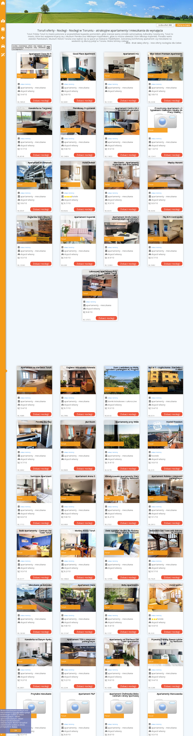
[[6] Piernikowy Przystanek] (78, 121)
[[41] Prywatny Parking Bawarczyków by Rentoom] (165, 652)
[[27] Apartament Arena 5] (78, 489)
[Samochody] (3, 46)
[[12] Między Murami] (165, 175)
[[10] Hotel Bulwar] (78, 175)
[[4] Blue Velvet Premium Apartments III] (165, 66)
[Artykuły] (3, 29)
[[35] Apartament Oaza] (78, 598)
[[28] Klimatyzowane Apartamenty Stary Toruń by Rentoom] (121, 489)
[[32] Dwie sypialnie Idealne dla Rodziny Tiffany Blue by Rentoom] (121, 543)
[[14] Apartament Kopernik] (78, 229)
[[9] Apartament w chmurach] (34, 175)
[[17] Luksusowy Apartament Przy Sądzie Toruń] (100, 284)
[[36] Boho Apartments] (121, 598)
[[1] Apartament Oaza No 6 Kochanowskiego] (34, 66)
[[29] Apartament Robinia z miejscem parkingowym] (165, 489)
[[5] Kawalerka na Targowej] (34, 121)
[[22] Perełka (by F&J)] (34, 434)
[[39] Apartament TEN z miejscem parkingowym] (78, 652)
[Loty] (3, 38)
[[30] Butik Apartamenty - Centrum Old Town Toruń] (34, 543)
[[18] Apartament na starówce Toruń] (34, 380)
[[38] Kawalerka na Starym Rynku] (34, 652)
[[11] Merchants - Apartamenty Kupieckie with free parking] (121, 175)
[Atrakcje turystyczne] (3, 55)
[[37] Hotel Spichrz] (165, 598)
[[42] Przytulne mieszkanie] (34, 706)
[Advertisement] (100, 345)
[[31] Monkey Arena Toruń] (78, 543)
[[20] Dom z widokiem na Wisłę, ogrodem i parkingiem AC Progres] (121, 380)
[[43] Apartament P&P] (78, 706)
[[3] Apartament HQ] (121, 66)
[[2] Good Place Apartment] (78, 66)
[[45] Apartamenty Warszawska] (165, 706)
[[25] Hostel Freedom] (165, 434)
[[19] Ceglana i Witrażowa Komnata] (78, 380)
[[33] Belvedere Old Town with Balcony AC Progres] (165, 543)
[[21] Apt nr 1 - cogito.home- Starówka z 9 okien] (165, 380)
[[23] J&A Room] (78, 434)
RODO (14, 727)
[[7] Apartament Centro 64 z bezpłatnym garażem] (121, 121)
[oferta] (19, 87)
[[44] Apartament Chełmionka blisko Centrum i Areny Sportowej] (121, 706)
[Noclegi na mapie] (3, 21)
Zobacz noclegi (41, 100)
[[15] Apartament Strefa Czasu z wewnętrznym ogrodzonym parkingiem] (121, 229)
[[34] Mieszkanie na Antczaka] (34, 598)
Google (16, 712)
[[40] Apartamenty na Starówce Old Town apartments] (121, 652)
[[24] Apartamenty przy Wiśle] (121, 434)
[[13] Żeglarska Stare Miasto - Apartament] (34, 229)
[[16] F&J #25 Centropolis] (165, 229)
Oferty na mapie (183, 25)
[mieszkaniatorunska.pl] (3, 3)
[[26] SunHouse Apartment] (34, 489)
